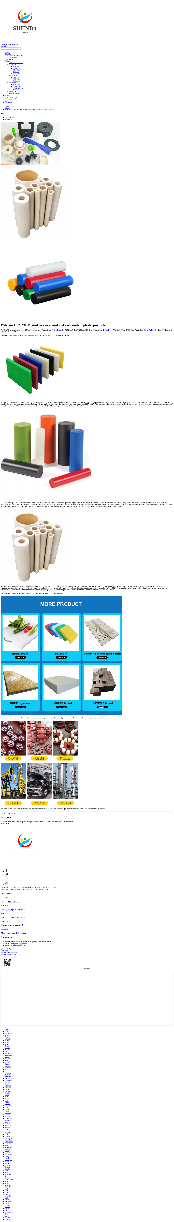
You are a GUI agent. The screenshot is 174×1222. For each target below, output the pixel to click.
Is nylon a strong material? (12, 925)
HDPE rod (16, 68)
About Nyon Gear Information (13, 933)
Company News (14, 97)
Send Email (4, 951)
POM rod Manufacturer (11, 902)
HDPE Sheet (17, 86)
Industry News (13, 99)
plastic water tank (14, 93)
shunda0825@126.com (8, 954)
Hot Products (36, 887)
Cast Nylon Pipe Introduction (13, 917)
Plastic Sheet (13, 83)
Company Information (16, 55)
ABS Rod (16, 72)
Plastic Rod (12, 64)
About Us (8, 54)
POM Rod (16, 70)
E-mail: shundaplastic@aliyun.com (16, 944)
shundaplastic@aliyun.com (9, 44)
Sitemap (44, 887)
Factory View (13, 57)
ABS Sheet (16, 90)
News (7, 95)
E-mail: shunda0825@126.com (15, 945)
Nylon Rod (16, 66)
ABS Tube (16, 79)
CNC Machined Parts (16, 63)
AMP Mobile (52, 887)
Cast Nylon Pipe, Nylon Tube (13, 909)
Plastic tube (20, 889)
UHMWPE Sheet (18, 88)
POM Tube (16, 81)
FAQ (6, 101)
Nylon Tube (17, 77)
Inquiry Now (5, 823)
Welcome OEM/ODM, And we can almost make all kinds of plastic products (29, 109)
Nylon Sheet (17, 84)
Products (7, 61)
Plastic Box (12, 92)
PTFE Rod (16, 73)
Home (7, 52)
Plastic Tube (13, 75)
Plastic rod (13, 889)
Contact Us (8, 102)
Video (11, 59)
